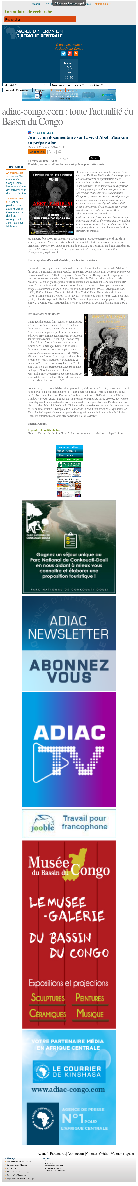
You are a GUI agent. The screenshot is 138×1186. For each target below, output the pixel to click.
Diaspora (39, 90)
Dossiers (72, 90)
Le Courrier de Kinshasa (17, 1164)
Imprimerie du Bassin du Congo (20, 1178)
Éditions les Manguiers (16, 1175)
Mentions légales (122, 1153)
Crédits (104, 1153)
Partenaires (58, 1153)
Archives (55, 90)
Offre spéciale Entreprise (55, 1170)
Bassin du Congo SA (16, 90)
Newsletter (49, 1163)
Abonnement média (53, 1168)
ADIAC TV (11, 1168)
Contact (91, 1153)
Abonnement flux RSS (54, 1165)
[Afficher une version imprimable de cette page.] (60, 151)
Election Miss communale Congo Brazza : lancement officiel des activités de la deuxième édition (16, 184)
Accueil (43, 1153)
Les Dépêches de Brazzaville (19, 1161)
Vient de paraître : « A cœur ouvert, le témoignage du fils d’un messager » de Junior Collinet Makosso (14, 214)
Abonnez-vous (51, 1160)
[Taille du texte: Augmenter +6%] (49, 152)
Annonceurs (75, 1153)
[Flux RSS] (75, 54)
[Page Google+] (69, 54)
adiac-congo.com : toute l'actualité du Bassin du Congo (67, 116)
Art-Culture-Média (14, 172)
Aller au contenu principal (69, 3)
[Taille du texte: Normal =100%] (54, 152)
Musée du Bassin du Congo (18, 1171)
